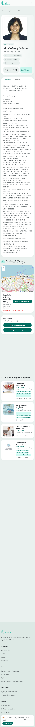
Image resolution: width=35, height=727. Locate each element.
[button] (3, 267)
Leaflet (22, 291)
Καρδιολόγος (5, 674)
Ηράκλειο (4, 660)
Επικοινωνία (5, 712)
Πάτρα (3, 657)
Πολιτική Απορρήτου (8, 709)
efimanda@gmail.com (13, 63)
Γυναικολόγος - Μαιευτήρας (10, 671)
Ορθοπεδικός (5, 678)
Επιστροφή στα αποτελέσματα (14, 11)
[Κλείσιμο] (32, 717)
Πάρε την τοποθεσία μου (22, 301)
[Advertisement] (17, 354)
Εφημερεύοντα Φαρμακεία (9, 692)
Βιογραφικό (7, 79)
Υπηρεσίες (18, 79)
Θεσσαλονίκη (5, 650)
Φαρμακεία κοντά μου (8, 695)
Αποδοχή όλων (8, 723)
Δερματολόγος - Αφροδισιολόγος (12, 681)
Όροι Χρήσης (5, 706)
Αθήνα (3, 654)
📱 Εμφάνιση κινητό (17, 330)
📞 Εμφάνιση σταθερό (17, 325)
